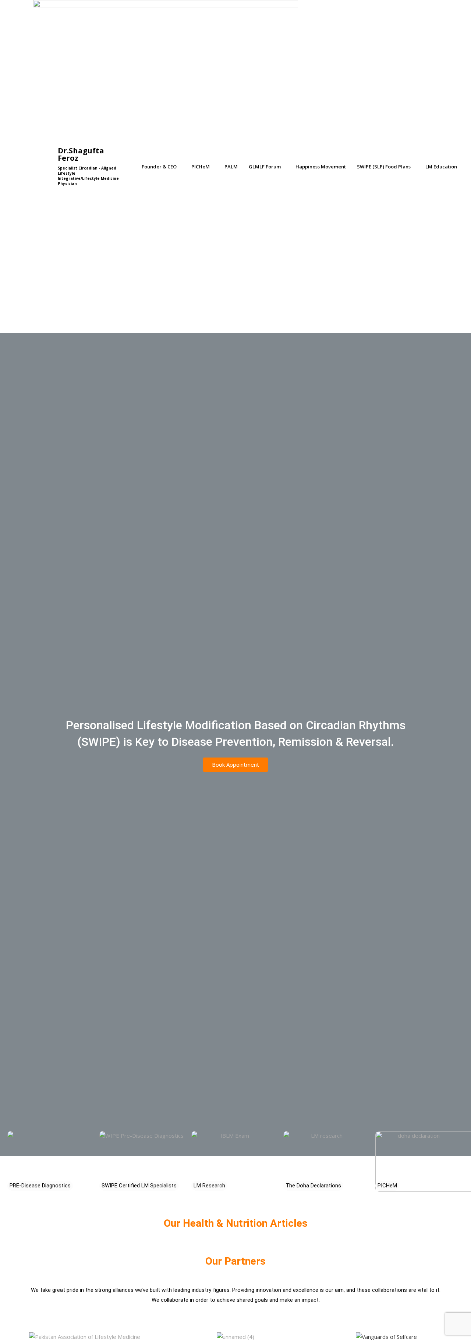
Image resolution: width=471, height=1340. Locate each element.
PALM (231, 166)
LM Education (441, 166)
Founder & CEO (159, 166)
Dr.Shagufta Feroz (81, 154)
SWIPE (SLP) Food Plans (384, 166)
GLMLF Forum (265, 166)
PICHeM (200, 166)
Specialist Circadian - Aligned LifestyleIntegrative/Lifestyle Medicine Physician (88, 175)
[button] (161, 167)
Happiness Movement (320, 166)
